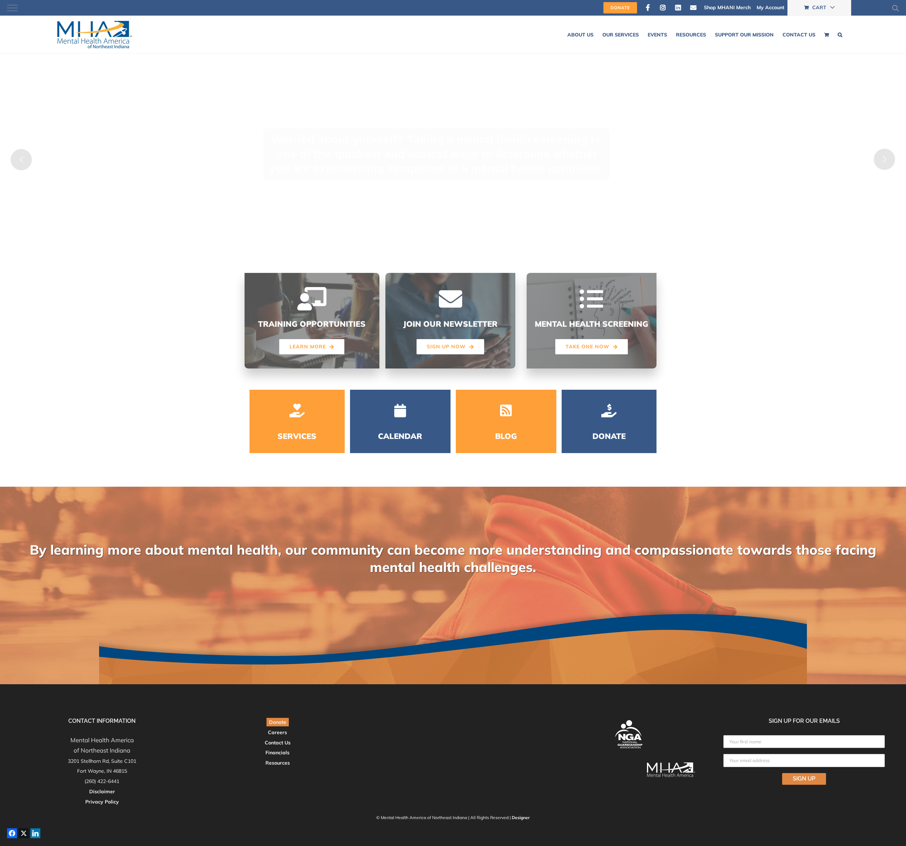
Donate (277, 722)
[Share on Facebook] (12, 833)
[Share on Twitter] (24, 833)
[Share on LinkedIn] (35, 833)
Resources (277, 763)
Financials (277, 752)
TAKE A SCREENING (444, 210)
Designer (521, 817)
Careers (277, 732)
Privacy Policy (102, 802)
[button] (840, 34)
